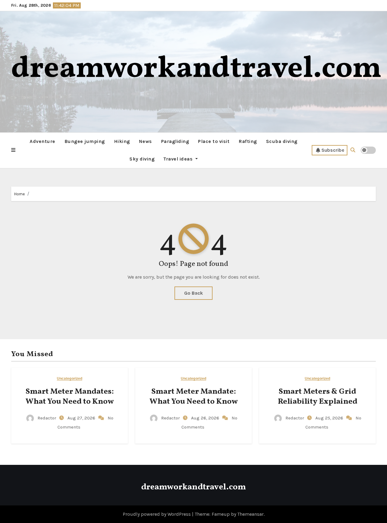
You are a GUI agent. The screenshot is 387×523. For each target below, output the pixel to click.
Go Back (193, 293)
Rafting (248, 141)
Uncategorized (69, 379)
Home (19, 194)
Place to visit (213, 141)
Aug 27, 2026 (81, 418)
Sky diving (141, 159)
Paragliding (175, 141)
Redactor (46, 418)
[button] (13, 150)
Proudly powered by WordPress (157, 514)
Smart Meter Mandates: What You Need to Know (69, 396)
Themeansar (250, 514)
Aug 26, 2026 (205, 418)
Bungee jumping (84, 141)
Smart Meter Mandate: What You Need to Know (193, 396)
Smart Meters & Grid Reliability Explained (317, 396)
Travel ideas (179, 159)
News (145, 141)
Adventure (42, 141)
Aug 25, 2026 (329, 418)
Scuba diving (282, 141)
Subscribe (332, 150)
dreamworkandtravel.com (196, 69)
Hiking (122, 141)
